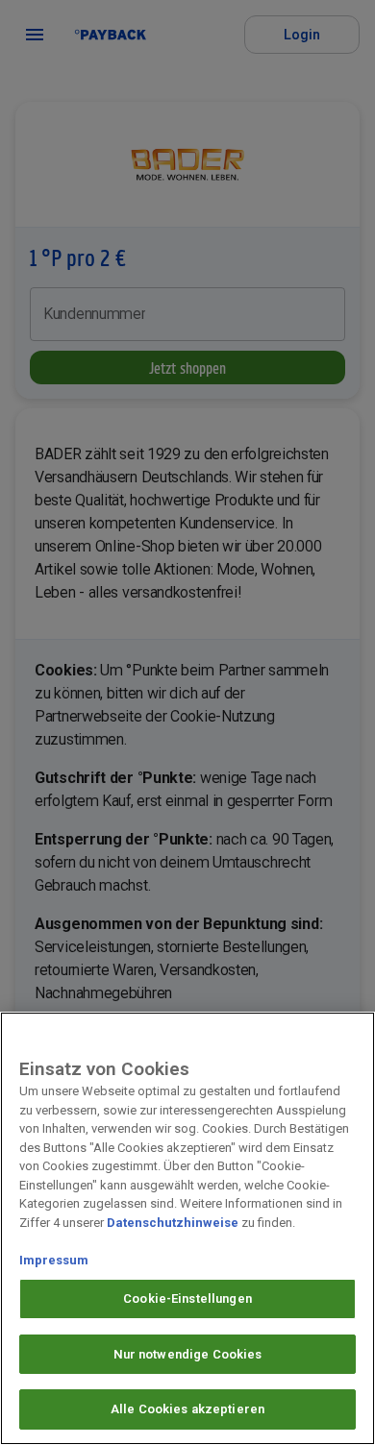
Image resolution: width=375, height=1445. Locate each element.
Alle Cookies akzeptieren (187, 1409)
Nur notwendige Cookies (187, 1354)
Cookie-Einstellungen (187, 1298)
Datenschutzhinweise (172, 1222)
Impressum (53, 1260)
